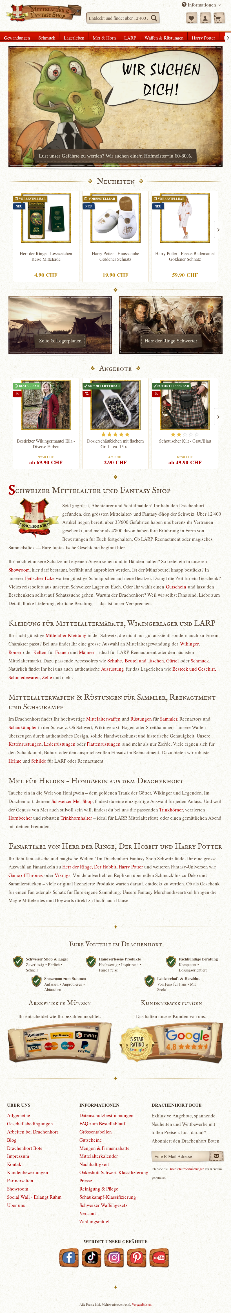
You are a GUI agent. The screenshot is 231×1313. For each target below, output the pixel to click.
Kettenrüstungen (25, 744)
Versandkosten (142, 1304)
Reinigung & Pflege (98, 1188)
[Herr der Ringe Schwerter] (171, 325)
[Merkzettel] (191, 17)
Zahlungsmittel (94, 1221)
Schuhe (114, 660)
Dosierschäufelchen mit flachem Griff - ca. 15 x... (115, 443)
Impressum (18, 1156)
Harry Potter (131, 866)
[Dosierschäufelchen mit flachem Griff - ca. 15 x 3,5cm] (116, 405)
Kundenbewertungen (27, 1172)
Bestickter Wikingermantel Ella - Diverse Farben (46, 443)
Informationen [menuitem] (201, 4)
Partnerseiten (20, 1180)
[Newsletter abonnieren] (216, 1156)
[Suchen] (153, 18)
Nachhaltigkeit (94, 1164)
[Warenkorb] (219, 17)
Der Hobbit (105, 866)
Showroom (19, 569)
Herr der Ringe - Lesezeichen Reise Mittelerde (46, 256)
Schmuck (200, 660)
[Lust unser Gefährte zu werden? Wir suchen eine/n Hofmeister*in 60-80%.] (115, 106)
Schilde (38, 761)
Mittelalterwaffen (103, 718)
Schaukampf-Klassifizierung (107, 1197)
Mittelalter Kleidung (66, 635)
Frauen (62, 652)
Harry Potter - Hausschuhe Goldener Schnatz (115, 256)
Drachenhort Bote (25, 1148)
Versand (87, 1213)
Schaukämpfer (22, 727)
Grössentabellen (95, 1131)
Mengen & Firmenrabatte (104, 1148)
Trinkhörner (171, 809)
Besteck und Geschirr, (194, 669)
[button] (216, 1298)
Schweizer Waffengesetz (103, 1205)
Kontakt (15, 1164)
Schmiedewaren (24, 677)
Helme (14, 761)
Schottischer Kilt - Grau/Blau (185, 441)
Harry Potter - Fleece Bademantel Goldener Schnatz (185, 256)
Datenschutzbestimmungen (106, 1115)
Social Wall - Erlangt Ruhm (34, 1197)
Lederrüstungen (59, 744)
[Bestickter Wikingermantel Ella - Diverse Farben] (46, 405)
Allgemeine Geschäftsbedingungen (30, 1119)
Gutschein (176, 586)
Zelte (47, 677)
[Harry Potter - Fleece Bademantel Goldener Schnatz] (185, 218)
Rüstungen (141, 718)
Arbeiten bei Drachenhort (32, 1131)
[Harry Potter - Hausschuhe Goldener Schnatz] (116, 218)
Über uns (16, 1205)
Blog (12, 1140)
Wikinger (189, 643)
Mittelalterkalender (98, 1156)
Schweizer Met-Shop (72, 801)
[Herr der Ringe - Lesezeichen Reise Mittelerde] (46, 218)
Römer (14, 652)
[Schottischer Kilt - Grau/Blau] (185, 405)
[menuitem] (122, 17)
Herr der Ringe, (77, 866)
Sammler (168, 718)
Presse (85, 1180)
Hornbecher (20, 818)
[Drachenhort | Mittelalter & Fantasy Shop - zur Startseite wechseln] (44, 15)
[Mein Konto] (205, 17)
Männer (86, 652)
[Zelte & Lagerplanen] (60, 325)
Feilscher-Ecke (40, 578)
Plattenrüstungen (104, 744)
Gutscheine (90, 1140)
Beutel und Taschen (144, 660)
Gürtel (172, 660)
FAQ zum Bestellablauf (102, 1123)
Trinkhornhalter (76, 818)
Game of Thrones (25, 875)
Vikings (62, 875)
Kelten (39, 652)
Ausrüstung (112, 669)
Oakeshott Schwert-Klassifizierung (113, 1172)
